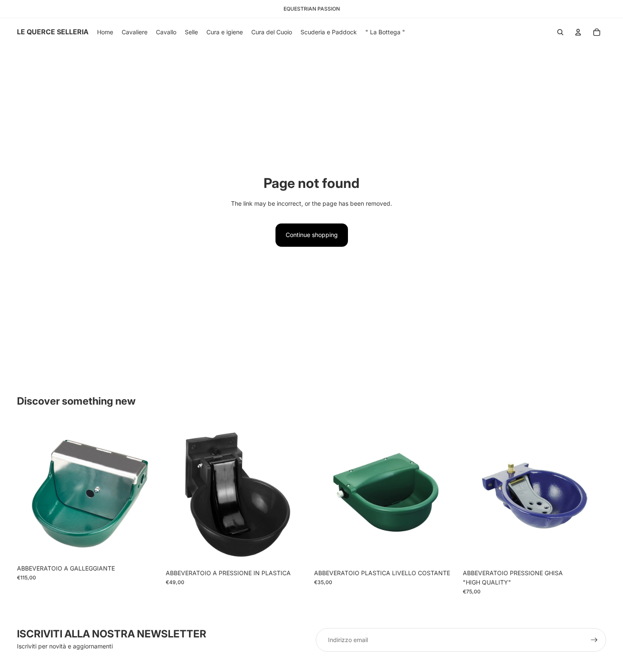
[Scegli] (295, 552)
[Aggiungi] (147, 547)
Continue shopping (312, 234)
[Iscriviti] (594, 640)
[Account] (578, 32)
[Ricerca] (560, 32)
